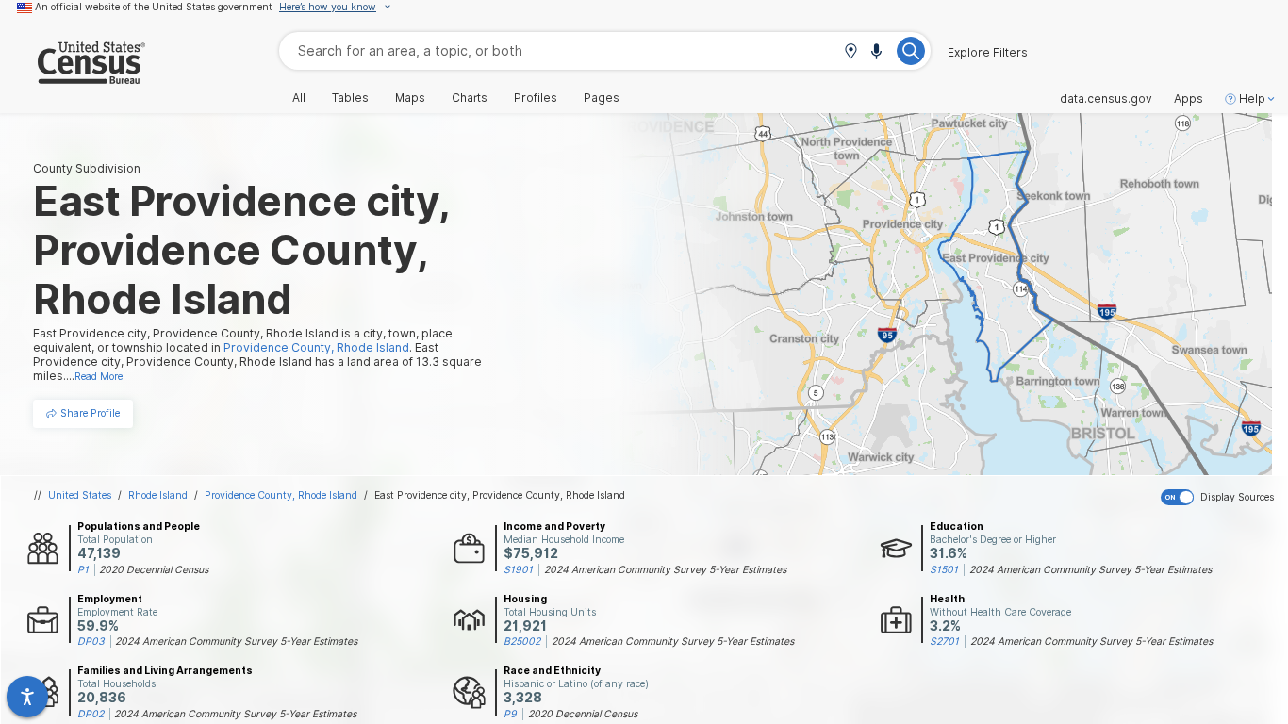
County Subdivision (86, 168)
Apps (1188, 99)
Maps (410, 98)
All (298, 98)
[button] (850, 52)
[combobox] (605, 50)
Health (947, 598)
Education (956, 526)
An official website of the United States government (153, 6)
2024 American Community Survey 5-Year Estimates (665, 569)
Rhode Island (158, 495)
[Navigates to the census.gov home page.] (72, 77)
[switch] (1220, 497)
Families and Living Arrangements (165, 670)
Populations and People (138, 526)
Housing (525, 598)
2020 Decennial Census (153, 569)
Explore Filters (988, 52)
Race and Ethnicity (552, 670)
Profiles (535, 98)
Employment (109, 598)
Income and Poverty (554, 526)
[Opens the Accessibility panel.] (27, 696)
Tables (350, 98)
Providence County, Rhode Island (281, 495)
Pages (601, 98)
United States (79, 495)
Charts (469, 98)
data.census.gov (1106, 99)
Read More (98, 376)
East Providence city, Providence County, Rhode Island (499, 495)
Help (1252, 99)
